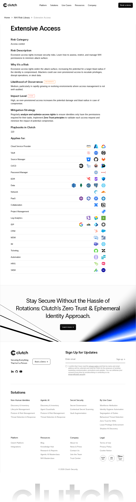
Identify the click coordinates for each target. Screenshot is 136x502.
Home (7, 17)
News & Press (76, 446)
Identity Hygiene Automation (112, 409)
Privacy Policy (105, 446)
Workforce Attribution (109, 405)
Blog (42, 443)
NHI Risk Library (22, 17)
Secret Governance (78, 405)
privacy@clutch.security (76, 374)
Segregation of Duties (109, 413)
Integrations (16, 446)
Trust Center (75, 458)
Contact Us (74, 450)
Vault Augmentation (78, 413)
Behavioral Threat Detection (111, 417)
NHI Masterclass (47, 458)
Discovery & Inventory (20, 405)
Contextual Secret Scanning (82, 409)
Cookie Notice (106, 450)
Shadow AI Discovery (109, 428)
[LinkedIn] (12, 371)
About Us (74, 443)
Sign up (120, 359)
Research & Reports (49, 450)
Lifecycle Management (20, 409)
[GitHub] (16, 371)
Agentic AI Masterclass (50, 454)
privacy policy (94, 366)
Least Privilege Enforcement (112, 425)
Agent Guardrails (48, 409)
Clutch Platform (17, 443)
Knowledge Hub (47, 446)
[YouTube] (20, 371)
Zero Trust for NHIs (108, 421)
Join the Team (76, 454)
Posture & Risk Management (23, 413)
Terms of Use (105, 443)
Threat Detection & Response (23, 417)
